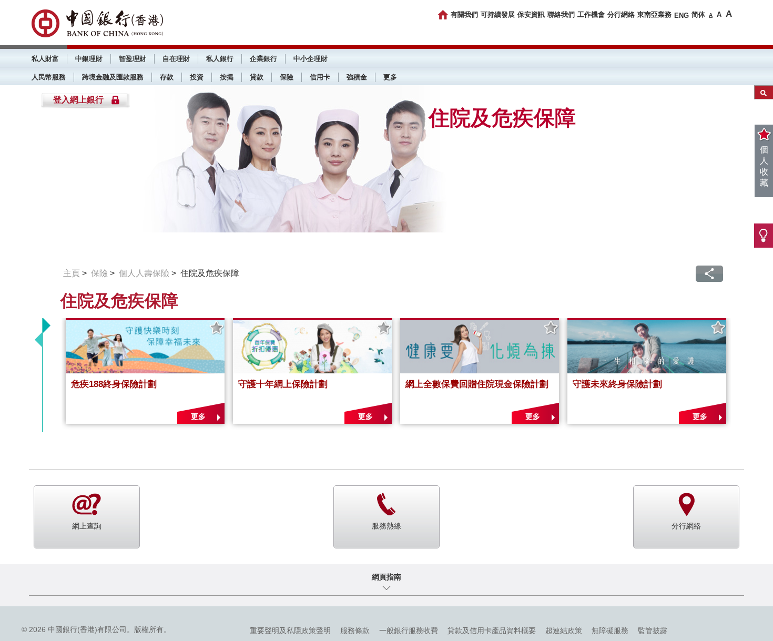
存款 (167, 77)
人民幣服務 (49, 77)
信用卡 (320, 77)
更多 (390, 77)
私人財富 (45, 59)
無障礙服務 (610, 630)
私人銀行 (219, 59)
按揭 (226, 77)
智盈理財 (132, 59)
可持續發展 (498, 14)
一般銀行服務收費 (408, 630)
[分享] (709, 274)
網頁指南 (386, 577)
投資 (197, 77)
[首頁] (443, 14)
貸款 (256, 77)
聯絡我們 (561, 14)
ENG (681, 15)
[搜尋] (764, 92)
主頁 (71, 273)
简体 (698, 14)
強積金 (357, 77)
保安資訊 (531, 14)
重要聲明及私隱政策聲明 (290, 630)
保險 (286, 77)
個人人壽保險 (144, 273)
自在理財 (176, 59)
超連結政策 (563, 630)
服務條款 (355, 630)
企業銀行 (263, 59)
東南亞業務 (654, 14)
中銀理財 (89, 59)
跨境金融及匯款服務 (113, 77)
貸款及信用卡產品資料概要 (491, 630)
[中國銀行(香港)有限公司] (97, 23)
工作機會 (591, 14)
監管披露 (652, 630)
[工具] (763, 235)
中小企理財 (310, 59)
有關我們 (464, 14)
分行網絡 (621, 14)
